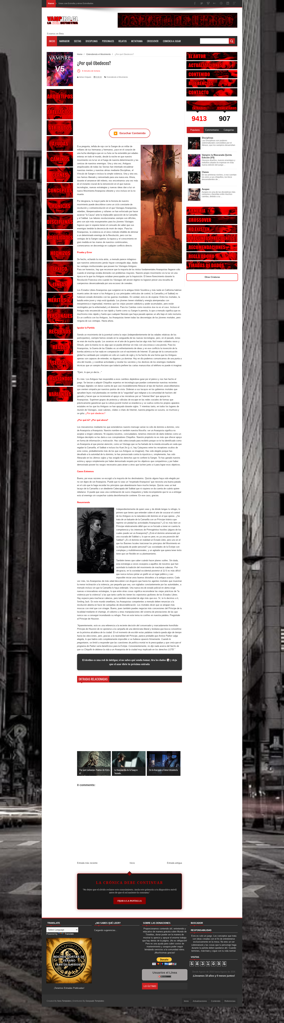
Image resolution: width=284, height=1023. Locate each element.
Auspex (205, 189)
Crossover (152, 41)
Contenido (215, 1001)
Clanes (205, 172)
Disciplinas (92, 41)
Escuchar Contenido (130, 133)
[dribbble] (221, 3)
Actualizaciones (200, 1001)
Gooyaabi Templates (95, 1001)
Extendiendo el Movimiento (117, 77)
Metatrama (136, 41)
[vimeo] (208, 3)
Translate (69, 934)
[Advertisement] (129, 102)
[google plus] (234, 3)
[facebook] (195, 3)
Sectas (77, 41)
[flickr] (214, 3)
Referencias (230, 1001)
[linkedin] (228, 3)
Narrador (64, 41)
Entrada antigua (174, 863)
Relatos (122, 41)
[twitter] (201, 3)
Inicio (52, 41)
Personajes (108, 41)
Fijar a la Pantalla (130, 900)
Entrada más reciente (87, 863)
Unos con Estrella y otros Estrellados (76, 3)
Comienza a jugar (172, 41)
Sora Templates (64, 1001)
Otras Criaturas (212, 277)
